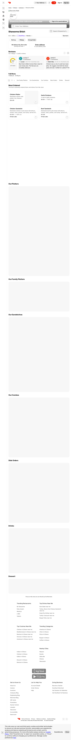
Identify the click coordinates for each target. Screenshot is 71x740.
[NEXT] (68, 53)
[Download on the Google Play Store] (39, 676)
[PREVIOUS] (64, 53)
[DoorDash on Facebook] (64, 719)
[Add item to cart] (35, 102)
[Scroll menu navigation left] (12, 80)
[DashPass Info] (24, 46)
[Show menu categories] (9, 80)
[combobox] (40, 26)
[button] (49, 2)
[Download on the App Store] (39, 671)
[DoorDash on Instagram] (67, 719)
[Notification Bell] (49, 2)
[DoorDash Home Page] (9, 3)
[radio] (14, 40)
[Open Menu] (3, 2)
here (14, 738)
